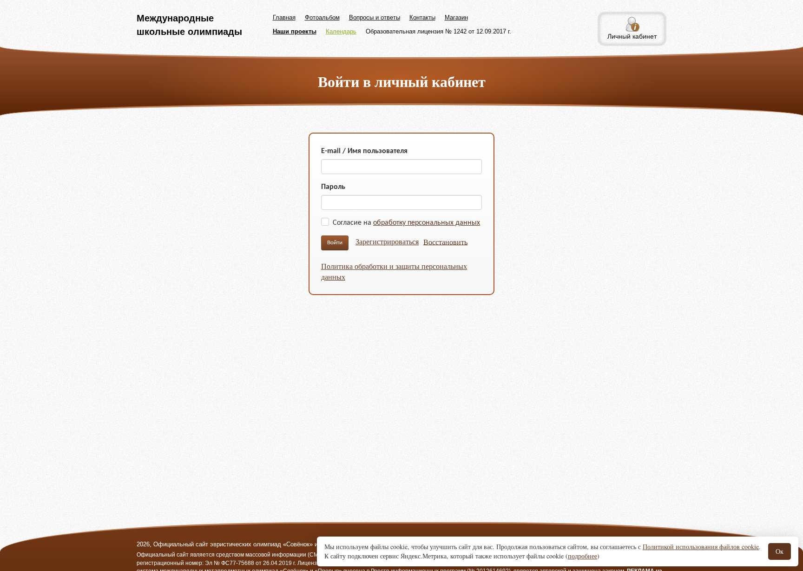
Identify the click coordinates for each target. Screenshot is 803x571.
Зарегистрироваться (387, 241)
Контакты (422, 17)
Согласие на (406, 223)
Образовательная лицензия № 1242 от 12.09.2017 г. (438, 31)
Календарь (341, 31)
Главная (284, 17)
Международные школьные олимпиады (189, 25)
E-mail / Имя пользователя (364, 151)
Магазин (456, 17)
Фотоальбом (322, 17)
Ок (779, 551)
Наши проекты (294, 31)
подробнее (582, 555)
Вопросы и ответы (374, 17)
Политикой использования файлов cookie (701, 546)
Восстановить (445, 241)
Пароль (333, 187)
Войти (334, 243)
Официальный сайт (163, 554)
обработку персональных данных (426, 223)
